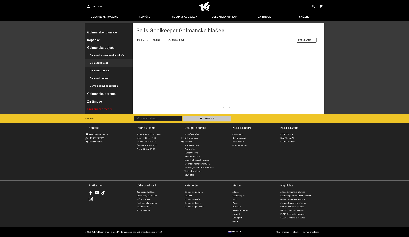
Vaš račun (97, 6)
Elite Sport (237, 218)
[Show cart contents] (321, 6)
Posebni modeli (143, 207)
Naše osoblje (238, 142)
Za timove (264, 17)
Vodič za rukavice (192, 156)
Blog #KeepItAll (287, 138)
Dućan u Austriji (239, 138)
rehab (235, 221)
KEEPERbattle (286, 134)
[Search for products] (313, 6)
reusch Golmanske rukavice (292, 199)
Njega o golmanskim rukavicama (199, 167)
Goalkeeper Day (239, 145)
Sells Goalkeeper (240, 210)
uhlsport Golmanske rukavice (293, 203)
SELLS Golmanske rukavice (292, 218)
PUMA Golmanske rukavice (292, 214)
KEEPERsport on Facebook (91, 193)
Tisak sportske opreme (147, 203)
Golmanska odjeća (184, 17)
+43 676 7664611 (96, 138)
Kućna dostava (143, 199)
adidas (235, 192)
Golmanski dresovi (193, 203)
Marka (141, 40)
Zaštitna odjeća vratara (147, 196)
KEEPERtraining (287, 142)
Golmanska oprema (224, 17)
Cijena (156, 40)
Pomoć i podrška (192, 134)
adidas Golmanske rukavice (292, 192)
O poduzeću (237, 134)
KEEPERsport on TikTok (103, 193)
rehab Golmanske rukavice (292, 207)
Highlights (286, 185)
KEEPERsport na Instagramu (91, 199)
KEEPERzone (289, 127)
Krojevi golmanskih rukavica (197, 164)
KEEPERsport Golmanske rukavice (296, 196)
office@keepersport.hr (98, 134)
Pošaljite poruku (96, 142)
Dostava (188, 142)
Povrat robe (190, 149)
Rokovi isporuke (192, 145)
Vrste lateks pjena (193, 171)
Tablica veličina (191, 153)
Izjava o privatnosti (310, 232)
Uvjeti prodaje (282, 232)
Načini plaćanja (191, 138)
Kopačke (144, 17)
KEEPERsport (241, 127)
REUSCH (236, 207)
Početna (204, 6)
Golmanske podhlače (194, 207)
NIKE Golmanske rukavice (292, 210)
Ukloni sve (178, 40)
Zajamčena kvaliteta (145, 192)
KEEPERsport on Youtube (97, 193)
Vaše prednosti (146, 185)
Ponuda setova (143, 210)
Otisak (295, 232)
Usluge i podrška (195, 127)
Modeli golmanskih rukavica (197, 160)
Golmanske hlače (192, 199)
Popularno (304, 40)
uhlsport (236, 214)
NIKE (234, 199)
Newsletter (89, 118)
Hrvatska (236, 232)
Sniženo (304, 17)
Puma (235, 203)
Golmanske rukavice (104, 17)
